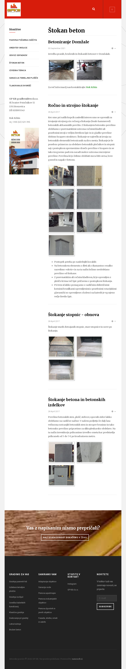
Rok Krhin (91, 87)
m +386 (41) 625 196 (19, 122)
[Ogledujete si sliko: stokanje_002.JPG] (61, 452)
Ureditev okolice (18, 48)
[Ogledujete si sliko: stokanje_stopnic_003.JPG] (61, 370)
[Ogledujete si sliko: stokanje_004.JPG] (61, 176)
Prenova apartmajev (47, 593)
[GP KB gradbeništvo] (14, 9)
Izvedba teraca (17, 70)
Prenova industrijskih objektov (47, 601)
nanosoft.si (77, 659)
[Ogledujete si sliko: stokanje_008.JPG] (61, 199)
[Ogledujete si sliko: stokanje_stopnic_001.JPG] (61, 347)
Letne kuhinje (15, 624)
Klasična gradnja (16, 612)
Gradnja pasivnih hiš (18, 581)
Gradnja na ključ (16, 597)
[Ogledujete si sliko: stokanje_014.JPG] (61, 245)
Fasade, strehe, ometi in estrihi (47, 620)
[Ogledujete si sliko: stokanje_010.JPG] (89, 199)
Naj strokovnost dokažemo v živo (65, 537)
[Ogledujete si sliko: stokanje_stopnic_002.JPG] (89, 347)
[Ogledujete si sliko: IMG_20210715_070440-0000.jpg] (89, 70)
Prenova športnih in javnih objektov (46, 610)
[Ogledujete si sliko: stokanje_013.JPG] (89, 222)
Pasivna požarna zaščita (23, 40)
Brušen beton (15, 629)
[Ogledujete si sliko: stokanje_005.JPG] (61, 475)
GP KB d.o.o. (73, 590)
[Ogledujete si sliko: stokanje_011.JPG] (61, 222)
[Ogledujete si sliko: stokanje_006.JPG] (89, 176)
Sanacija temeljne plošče (23, 78)
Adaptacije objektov (47, 581)
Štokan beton (16, 63)
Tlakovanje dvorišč (20, 85)
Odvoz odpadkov (18, 55)
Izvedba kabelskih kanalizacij (17, 604)
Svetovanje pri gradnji (18, 618)
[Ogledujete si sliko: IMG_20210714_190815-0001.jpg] (61, 70)
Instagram (72, 584)
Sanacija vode (44, 587)
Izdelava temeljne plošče (17, 589)
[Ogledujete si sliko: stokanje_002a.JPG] (89, 452)
